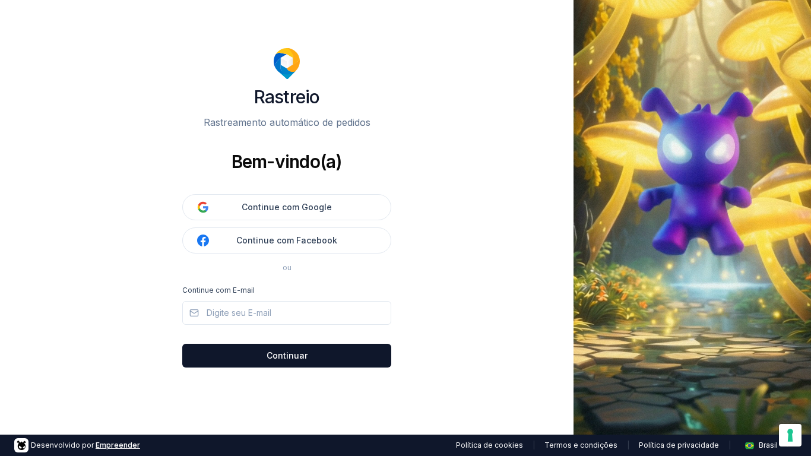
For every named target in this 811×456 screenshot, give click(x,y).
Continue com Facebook (286, 240)
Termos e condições (580, 445)
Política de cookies (489, 445)
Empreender (118, 445)
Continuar (287, 355)
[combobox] (768, 445)
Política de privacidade (679, 445)
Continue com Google (287, 207)
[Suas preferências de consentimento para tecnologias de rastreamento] (790, 435)
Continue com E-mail (218, 290)
